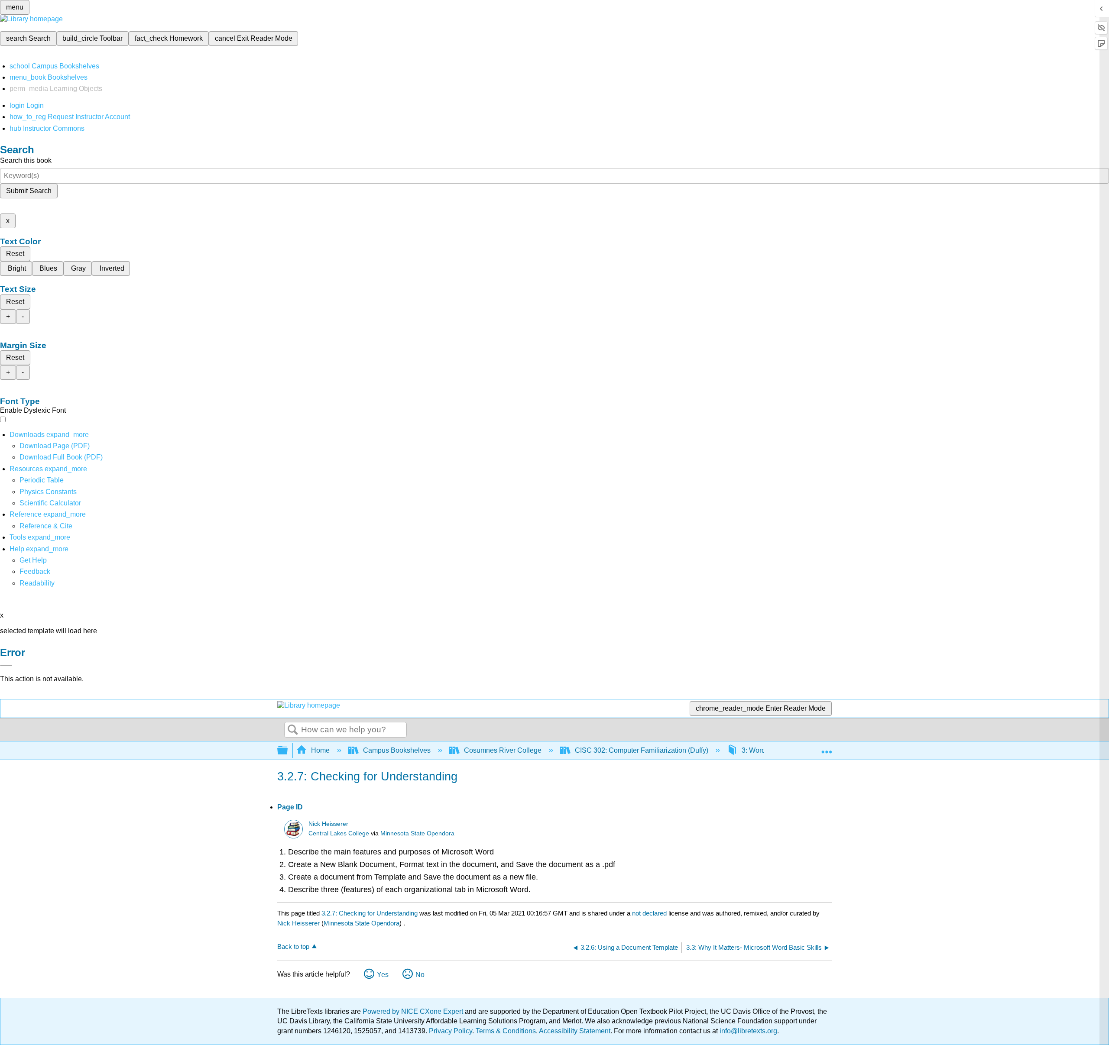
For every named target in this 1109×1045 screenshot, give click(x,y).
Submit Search (29, 190)
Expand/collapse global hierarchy (288, 751)
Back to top (293, 946)
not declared (650, 913)
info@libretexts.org (747, 1031)
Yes (383, 974)
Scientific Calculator (50, 503)
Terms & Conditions (506, 1031)
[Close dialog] (6, 665)
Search (293, 730)
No (420, 974)
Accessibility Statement (574, 1031)
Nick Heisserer (328, 824)
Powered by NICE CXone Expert (414, 1011)
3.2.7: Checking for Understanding (369, 913)
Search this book (26, 160)
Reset (15, 253)
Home (320, 750)
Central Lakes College (338, 833)
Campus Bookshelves (396, 750)
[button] (34, 571)
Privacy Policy (450, 1031)
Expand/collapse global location (826, 747)
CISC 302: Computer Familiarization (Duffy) (641, 750)
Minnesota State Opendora (417, 833)
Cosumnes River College (502, 750)
